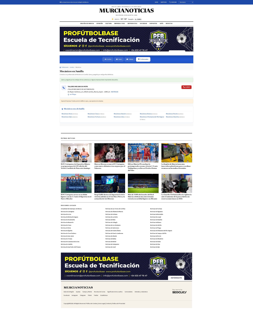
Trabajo (131, 59)
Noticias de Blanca (155, 222)
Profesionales (144, 59)
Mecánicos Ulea (119, 117)
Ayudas (78, 292)
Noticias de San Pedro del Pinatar (71, 247)
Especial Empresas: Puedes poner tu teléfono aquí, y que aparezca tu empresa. (82, 101)
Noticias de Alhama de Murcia (114, 211)
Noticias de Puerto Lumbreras (114, 233)
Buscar (174, 2)
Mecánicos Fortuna (94, 117)
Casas (120, 59)
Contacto (108, 304)
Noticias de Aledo (155, 242)
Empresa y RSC (119, 23)
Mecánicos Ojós (67, 117)
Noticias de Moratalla (156, 214)
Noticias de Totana (66, 239)
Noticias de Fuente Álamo (113, 231)
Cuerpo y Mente (87, 292)
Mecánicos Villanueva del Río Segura (152, 117)
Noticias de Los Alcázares (113, 225)
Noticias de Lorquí (155, 217)
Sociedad (143, 23)
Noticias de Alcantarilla (68, 220)
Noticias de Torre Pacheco (68, 233)
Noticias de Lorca (66, 214)
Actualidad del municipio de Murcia (71, 209)
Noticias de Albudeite (156, 239)
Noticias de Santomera (112, 228)
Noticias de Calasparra (112, 244)
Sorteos (164, 2)
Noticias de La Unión (112, 217)
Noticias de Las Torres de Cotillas (115, 209)
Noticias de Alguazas (156, 211)
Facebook (67, 295)
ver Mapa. (73, 94)
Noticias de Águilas (66, 231)
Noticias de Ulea (155, 244)
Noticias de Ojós (155, 247)
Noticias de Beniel (111, 242)
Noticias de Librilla (155, 225)
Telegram (83, 295)
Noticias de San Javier (67, 236)
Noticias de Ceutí (111, 247)
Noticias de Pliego (155, 228)
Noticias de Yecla (66, 228)
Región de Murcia (87, 23)
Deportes (153, 23)
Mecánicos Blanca (146, 114)
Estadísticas (104, 295)
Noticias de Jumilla (66, 244)
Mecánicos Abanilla (172, 117)
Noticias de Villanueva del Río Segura (161, 231)
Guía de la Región (69, 292)
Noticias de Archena (111, 214)
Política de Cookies (91, 304)
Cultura (108, 23)
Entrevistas (132, 23)
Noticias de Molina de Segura (69, 217)
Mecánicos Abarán (120, 114)
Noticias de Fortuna (156, 209)
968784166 (114, 92)
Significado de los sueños (115, 292)
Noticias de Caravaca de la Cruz (70, 242)
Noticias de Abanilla (156, 220)
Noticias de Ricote (155, 236)
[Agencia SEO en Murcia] (179, 291)
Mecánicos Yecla (67, 114)
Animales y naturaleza (141, 292)
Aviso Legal (101, 304)
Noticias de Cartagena (67, 211)
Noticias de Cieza (66, 225)
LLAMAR (187, 87)
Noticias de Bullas (111, 239)
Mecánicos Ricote (172, 114)
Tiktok (90, 295)
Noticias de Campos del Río (158, 233)
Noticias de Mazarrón (67, 222)
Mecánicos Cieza (93, 114)
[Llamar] (64, 87)
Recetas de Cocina (99, 292)
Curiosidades (129, 292)
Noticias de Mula (110, 220)
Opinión (99, 23)
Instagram (75, 295)
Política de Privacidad (118, 304)
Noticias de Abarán (111, 236)
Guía (156, 2)
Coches (109, 59)
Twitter (96, 295)
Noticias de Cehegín (111, 222)
